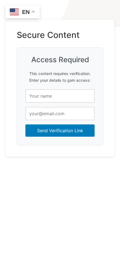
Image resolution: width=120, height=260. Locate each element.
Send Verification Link (60, 130)
